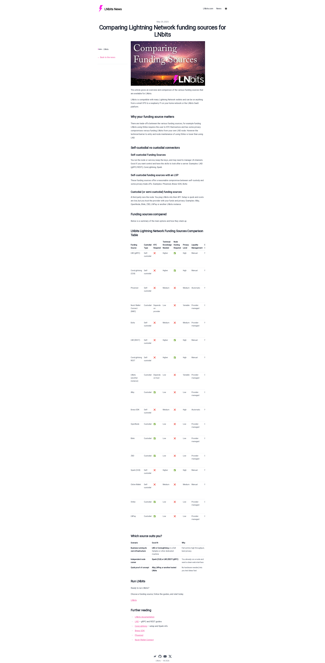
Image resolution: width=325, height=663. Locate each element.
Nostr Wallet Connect (144, 640)
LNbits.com (208, 8)
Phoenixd (139, 635)
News (218, 8)
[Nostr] (154, 656)
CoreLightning (141, 626)
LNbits (134, 600)
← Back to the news (106, 57)
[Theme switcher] (226, 8)
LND (137, 621)
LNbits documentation (144, 617)
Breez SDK (140, 630)
